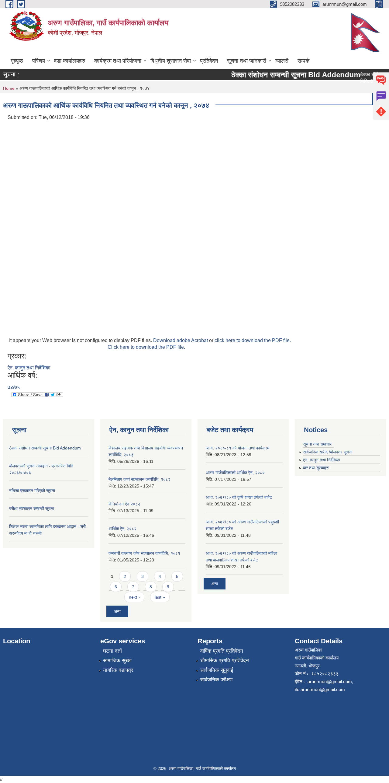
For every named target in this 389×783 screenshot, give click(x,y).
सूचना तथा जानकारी (246, 61)
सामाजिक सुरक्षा (117, 660)
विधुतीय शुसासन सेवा (170, 61)
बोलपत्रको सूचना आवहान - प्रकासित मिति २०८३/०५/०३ (278, 98)
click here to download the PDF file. (253, 340)
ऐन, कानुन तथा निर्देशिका (29, 367)
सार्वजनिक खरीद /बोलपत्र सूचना (327, 451)
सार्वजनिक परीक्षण (216, 680)
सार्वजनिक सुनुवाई (216, 670)
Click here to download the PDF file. (146, 347)
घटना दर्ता (112, 651)
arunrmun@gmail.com (330, 681)
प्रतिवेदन (209, 61)
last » (160, 597)
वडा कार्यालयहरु (69, 61)
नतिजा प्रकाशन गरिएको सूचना (32, 490)
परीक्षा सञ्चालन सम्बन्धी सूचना (31, 508)
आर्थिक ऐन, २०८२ (122, 528)
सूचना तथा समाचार (317, 444)
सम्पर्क (303, 61)
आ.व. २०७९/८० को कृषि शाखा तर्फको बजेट (239, 497)
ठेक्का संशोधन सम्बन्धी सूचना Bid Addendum (289, 75)
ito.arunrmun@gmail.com (320, 689)
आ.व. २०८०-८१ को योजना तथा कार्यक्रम (237, 448)
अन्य (117, 611)
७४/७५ (14, 387)
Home (9, 88)
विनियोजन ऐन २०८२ (124, 504)
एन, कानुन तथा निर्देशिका (321, 459)
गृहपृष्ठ (17, 61)
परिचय (38, 61)
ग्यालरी (281, 61)
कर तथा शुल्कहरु (316, 467)
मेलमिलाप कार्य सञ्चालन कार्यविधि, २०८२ (139, 479)
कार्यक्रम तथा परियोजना (117, 61)
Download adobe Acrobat (181, 340)
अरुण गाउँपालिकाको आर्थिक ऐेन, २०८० (235, 472)
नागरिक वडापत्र (118, 670)
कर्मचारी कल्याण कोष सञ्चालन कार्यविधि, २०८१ (144, 553)
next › (134, 597)
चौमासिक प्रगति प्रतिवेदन (224, 660)
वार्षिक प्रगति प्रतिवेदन (221, 651)
